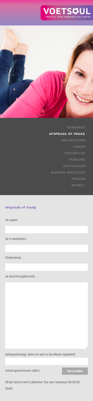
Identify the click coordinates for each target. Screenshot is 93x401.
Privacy (78, 185)
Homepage (76, 127)
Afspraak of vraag (67, 133)
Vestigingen (74, 166)
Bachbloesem (73, 140)
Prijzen (78, 178)
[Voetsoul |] (67, 12)
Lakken (79, 146)
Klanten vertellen (68, 172)
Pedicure (77, 159)
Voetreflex (74, 153)
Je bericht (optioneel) (20, 276)
